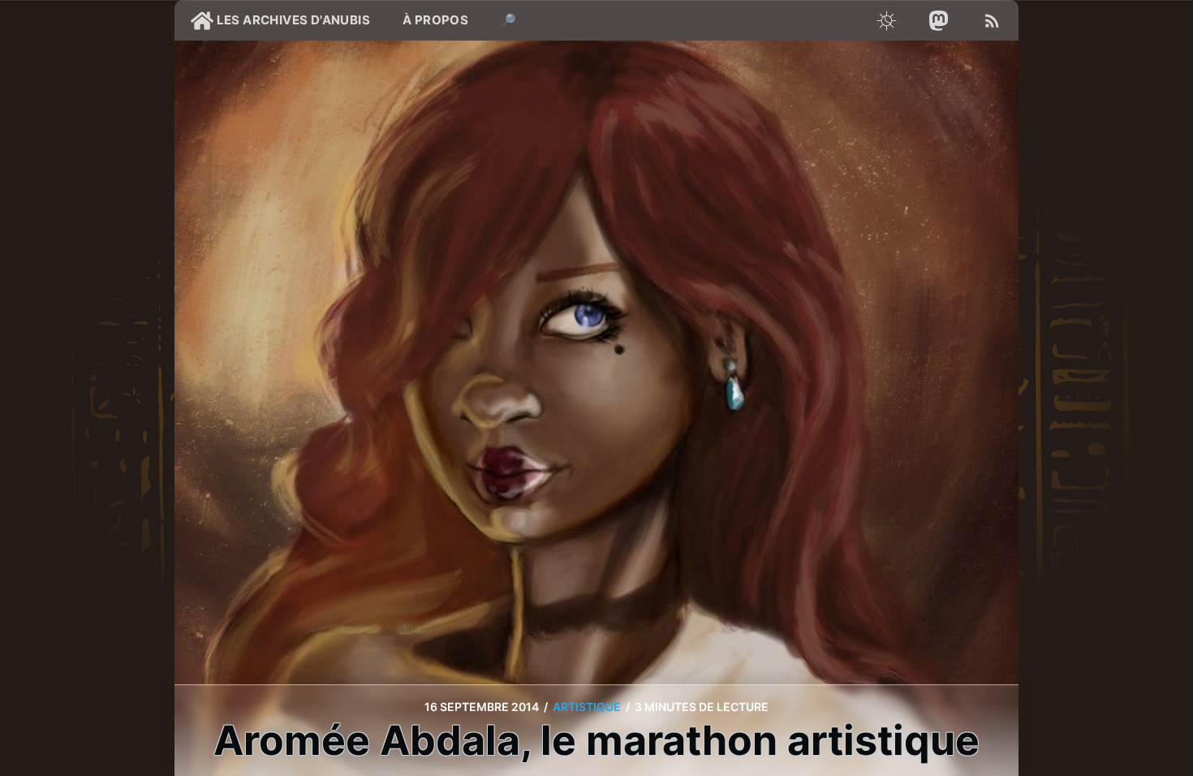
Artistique (587, 706)
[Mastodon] (939, 20)
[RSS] (992, 20)
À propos (435, 20)
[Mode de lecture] (886, 20)
